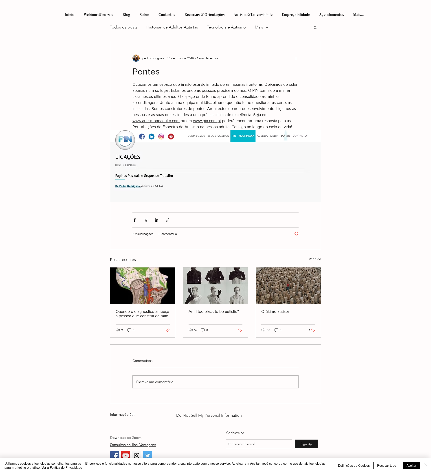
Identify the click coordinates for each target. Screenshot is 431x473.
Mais (259, 27)
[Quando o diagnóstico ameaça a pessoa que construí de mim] (142, 285)
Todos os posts (123, 27)
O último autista (275, 311)
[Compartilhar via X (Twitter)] (145, 220)
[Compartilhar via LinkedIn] (156, 220)
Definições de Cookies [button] (354, 465)
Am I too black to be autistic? (214, 311)
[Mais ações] (296, 58)
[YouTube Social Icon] (125, 455)
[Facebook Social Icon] (114, 455)
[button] (315, 27)
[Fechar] (425, 465)
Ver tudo (315, 259)
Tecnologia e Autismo (226, 27)
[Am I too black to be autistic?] (215, 285)
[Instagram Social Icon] (136, 455)
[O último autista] (288, 285)
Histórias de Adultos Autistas (172, 27)
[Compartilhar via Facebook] (134, 220)
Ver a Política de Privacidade (62, 467)
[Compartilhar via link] (167, 220)
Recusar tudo (386, 465)
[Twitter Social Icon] (147, 455)
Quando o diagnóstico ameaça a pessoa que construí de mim (142, 313)
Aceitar (411, 465)
